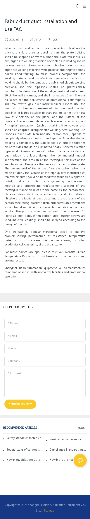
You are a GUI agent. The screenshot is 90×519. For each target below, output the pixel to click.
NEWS (81, 428)
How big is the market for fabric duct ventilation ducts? (68, 460)
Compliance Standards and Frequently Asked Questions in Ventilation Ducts (68, 449)
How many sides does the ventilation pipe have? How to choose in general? (25, 460)
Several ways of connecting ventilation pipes (25, 449)
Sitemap (48, 510)
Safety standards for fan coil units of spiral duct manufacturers (26, 438)
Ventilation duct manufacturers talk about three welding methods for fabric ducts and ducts (68, 439)
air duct (18, 48)
